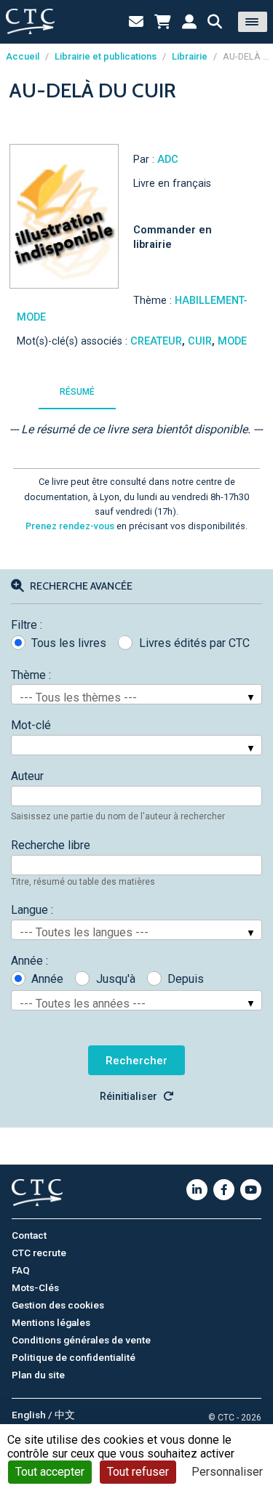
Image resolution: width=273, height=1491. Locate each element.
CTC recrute (39, 1252)
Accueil (22, 56)
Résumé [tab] (77, 392)
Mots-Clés (35, 1287)
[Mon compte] (189, 22)
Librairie (189, 56)
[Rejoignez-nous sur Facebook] (223, 1189)
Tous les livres (68, 643)
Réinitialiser (128, 1096)
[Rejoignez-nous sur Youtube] (250, 1189)
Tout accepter (49, 1472)
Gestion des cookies (58, 1305)
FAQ (21, 1270)
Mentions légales (51, 1322)
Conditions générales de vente (81, 1340)
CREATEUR (156, 341)
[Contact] (136, 22)
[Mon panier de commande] (162, 22)
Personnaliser (227, 1472)
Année (47, 979)
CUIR (200, 341)
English (29, 1414)
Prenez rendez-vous (69, 526)
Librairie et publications (106, 56)
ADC (167, 159)
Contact (29, 1235)
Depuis (185, 979)
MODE (232, 341)
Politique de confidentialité (73, 1357)
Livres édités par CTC (194, 643)
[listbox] (136, 694)
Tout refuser (138, 1472)
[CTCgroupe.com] (30, 21)
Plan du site (38, 1375)
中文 (65, 1414)
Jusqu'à (115, 979)
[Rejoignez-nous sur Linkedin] (196, 1189)
